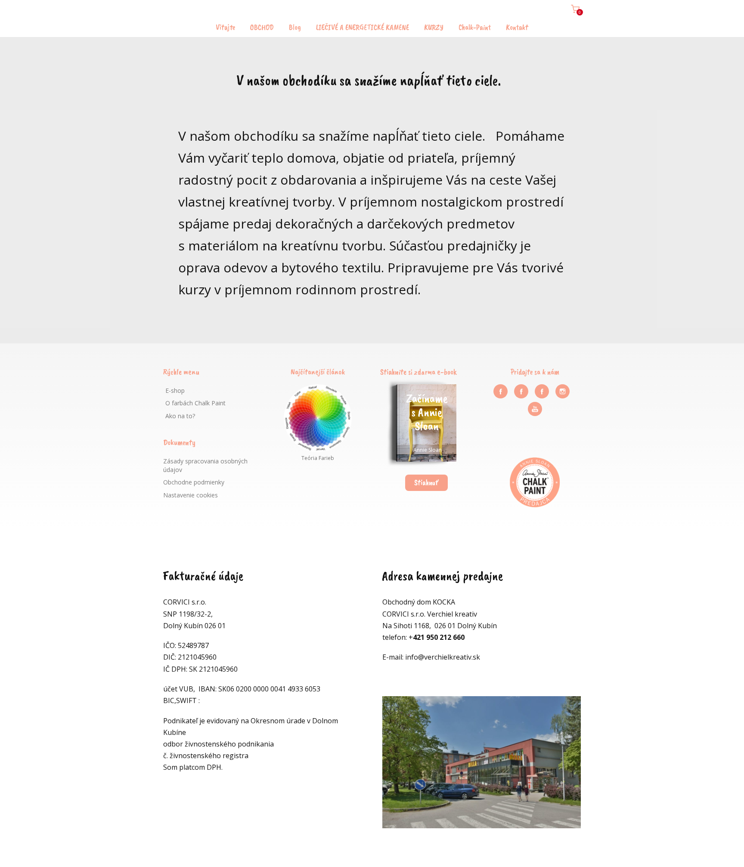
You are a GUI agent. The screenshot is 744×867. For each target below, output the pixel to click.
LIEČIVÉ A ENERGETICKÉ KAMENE (362, 27)
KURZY (433, 27)
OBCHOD (262, 27)
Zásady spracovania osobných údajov (205, 465)
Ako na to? (180, 416)
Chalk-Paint (475, 27)
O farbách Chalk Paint (195, 403)
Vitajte (225, 27)
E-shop (175, 390)
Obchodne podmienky (193, 482)
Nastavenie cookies (190, 495)
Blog (295, 27)
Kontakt (517, 27)
